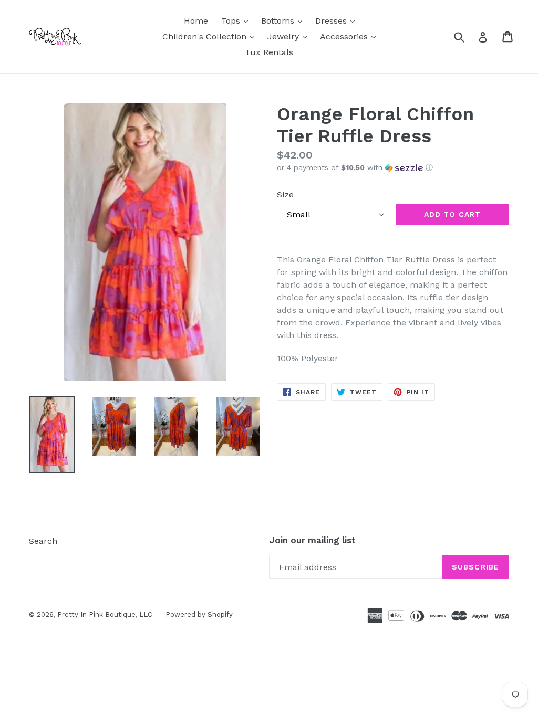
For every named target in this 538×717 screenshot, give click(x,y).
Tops (237, 20)
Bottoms (284, 20)
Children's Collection (211, 36)
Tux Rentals (269, 52)
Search (43, 541)
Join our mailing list (312, 540)
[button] (393, 168)
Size (285, 194)
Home (196, 21)
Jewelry (289, 36)
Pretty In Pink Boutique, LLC (104, 614)
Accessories (350, 36)
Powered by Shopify (199, 614)
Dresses (337, 20)
